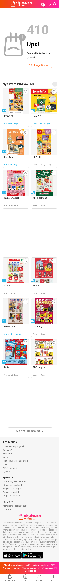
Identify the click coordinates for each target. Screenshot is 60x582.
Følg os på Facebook (12, 485)
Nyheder (6, 471)
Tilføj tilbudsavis (10, 468)
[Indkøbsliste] (48, 4)
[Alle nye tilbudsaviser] (54, 84)
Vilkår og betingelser (30, 568)
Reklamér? (7, 450)
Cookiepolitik (30, 571)
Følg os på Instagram (12, 488)
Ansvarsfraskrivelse (11, 568)
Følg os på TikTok (11, 496)
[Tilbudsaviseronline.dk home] (21, 4)
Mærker (6, 457)
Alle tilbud (7, 453)
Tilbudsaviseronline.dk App (15, 461)
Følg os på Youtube (12, 492)
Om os (6, 464)
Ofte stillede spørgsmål (13, 446)
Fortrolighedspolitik (49, 568)
